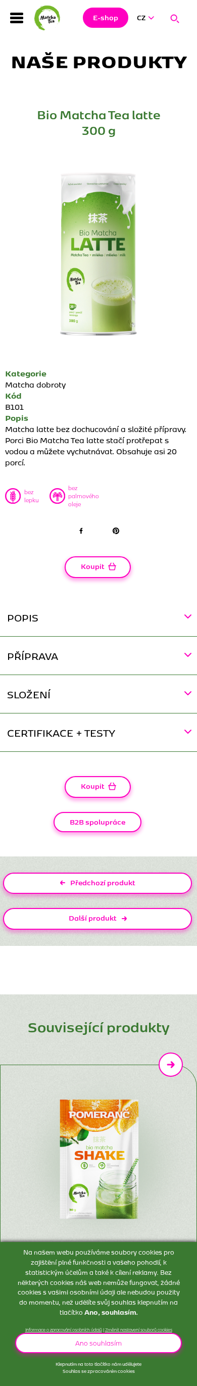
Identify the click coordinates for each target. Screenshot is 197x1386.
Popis (22, 617)
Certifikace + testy (61, 732)
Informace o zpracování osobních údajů (63, 1329)
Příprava (32, 655)
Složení (29, 694)
